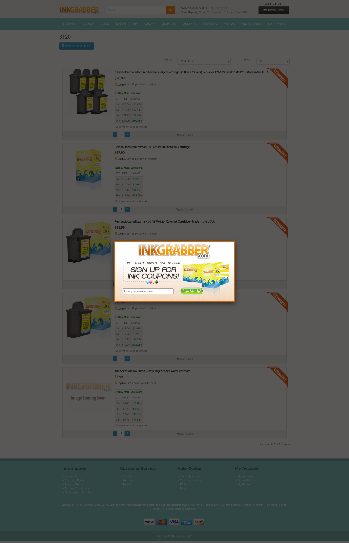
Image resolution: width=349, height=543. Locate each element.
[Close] (235, 241)
